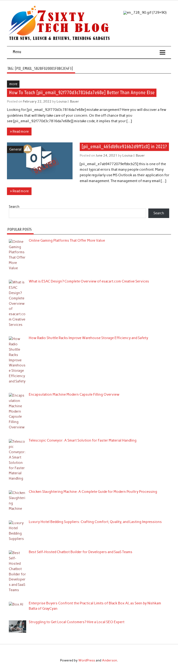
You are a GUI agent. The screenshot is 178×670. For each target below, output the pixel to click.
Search (14, 207)
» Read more (19, 131)
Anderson (109, 660)
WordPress (86, 660)
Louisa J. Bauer (68, 101)
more (13, 84)
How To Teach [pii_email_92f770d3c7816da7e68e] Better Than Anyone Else (82, 92)
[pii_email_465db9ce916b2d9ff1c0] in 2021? (124, 147)
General (15, 149)
